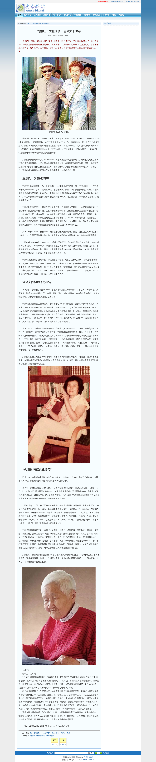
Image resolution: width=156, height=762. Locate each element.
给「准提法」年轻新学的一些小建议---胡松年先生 (50, 733)
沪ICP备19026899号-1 (87, 760)
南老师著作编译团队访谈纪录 (42, 736)
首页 (19, 15)
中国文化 (77, 15)
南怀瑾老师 (57, 15)
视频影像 (87, 15)
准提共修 (46, 15)
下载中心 (106, 15)
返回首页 (63, 744)
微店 (114, 15)
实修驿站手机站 (103, 1)
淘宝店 (121, 15)
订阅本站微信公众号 (132, 1)
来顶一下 (54, 744)
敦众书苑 (96, 15)
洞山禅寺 (67, 15)
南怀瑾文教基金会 (117, 1)
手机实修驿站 (88, 757)
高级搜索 (106, 753)
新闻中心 (27, 15)
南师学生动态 (44, 23)
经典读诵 (37, 15)
